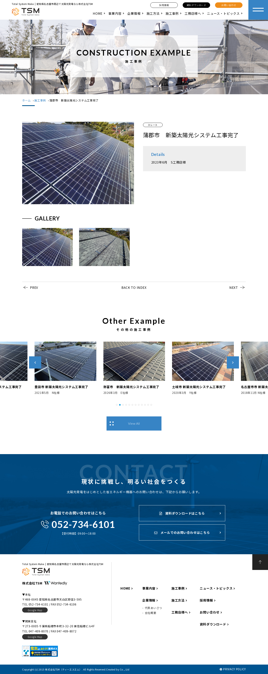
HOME (97, 13)
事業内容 (114, 13)
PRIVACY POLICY (234, 669)
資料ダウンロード (213, 624)
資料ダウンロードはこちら (184, 513)
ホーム (26, 100)
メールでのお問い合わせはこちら (185, 532)
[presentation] (35, 362)
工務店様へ (193, 13)
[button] (117, 404)
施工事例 (172, 13)
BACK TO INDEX (133, 287)
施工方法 (153, 13)
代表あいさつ (153, 608)
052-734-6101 (83, 524)
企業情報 (133, 13)
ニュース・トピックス (223, 13)
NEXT (233, 287)
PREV (34, 287)
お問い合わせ (210, 612)
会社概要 (150, 613)
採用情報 (206, 600)
